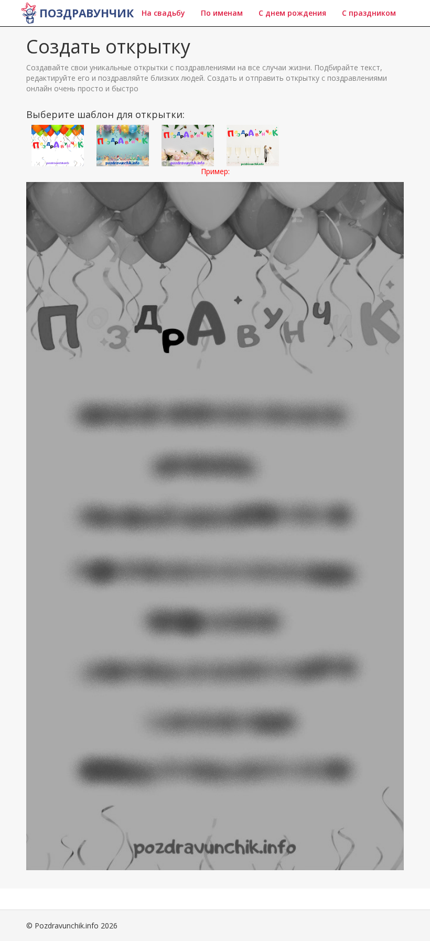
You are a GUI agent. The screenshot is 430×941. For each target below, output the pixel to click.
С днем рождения (292, 13)
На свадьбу (163, 13)
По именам (222, 13)
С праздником (369, 13)
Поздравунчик (86, 13)
